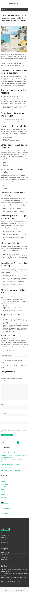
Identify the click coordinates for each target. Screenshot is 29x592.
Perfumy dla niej (4, 537)
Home (2, 532)
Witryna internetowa (6, 420)
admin (4, 350)
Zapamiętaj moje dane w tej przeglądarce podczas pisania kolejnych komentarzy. (13, 430)
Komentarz (4, 383)
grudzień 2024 (4, 494)
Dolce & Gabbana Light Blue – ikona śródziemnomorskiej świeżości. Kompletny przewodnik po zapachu (11, 465)
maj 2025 (3, 492)
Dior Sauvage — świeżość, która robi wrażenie (11, 361)
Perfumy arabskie (5, 505)
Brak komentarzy (7, 355)
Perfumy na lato (15, 353)
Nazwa (3, 404)
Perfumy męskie (5, 511)
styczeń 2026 (4, 481)
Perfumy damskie (7, 353)
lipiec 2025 (3, 486)
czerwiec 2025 (4, 489)
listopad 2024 (4, 497)
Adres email (4, 413)
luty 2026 (3, 479)
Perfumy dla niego (5, 539)
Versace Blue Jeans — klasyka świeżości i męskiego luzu (14, 366)
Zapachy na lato (4, 542)
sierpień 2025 (4, 484)
